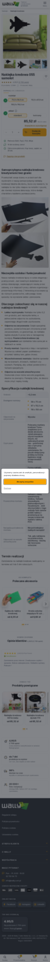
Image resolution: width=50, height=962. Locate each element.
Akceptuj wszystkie (25, 482)
